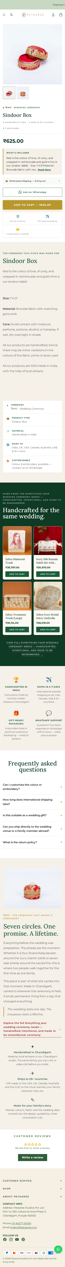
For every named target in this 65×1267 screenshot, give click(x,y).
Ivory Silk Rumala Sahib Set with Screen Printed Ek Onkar (47, 560)
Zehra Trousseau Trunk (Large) (15, 616)
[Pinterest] (23, 1239)
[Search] (11, 15)
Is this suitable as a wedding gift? (25, 815)
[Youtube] (17, 1239)
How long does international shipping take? (27, 801)
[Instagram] (11, 1239)
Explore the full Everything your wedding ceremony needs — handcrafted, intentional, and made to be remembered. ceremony (32, 1028)
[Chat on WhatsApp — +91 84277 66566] (58, 1249)
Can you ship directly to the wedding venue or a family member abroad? (27, 829)
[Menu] (4, 15)
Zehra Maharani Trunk (15, 560)
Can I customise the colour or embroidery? (22, 787)
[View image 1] (9, 92)
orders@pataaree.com (23, 1227)
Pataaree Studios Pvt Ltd (23, 1258)
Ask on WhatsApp (34, 192)
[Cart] (61, 15)
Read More (44, 169)
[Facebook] (5, 1239)
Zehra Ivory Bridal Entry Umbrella (47, 616)
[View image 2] (23, 92)
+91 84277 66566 (21, 1223)
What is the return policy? (20, 842)
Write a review (32, 1157)
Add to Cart (17, 574)
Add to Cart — (32, 204)
